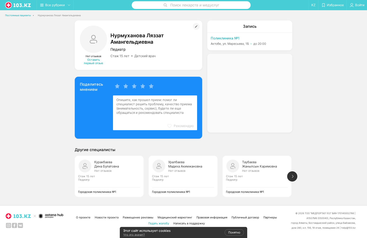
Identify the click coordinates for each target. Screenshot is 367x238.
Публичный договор (245, 217)
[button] (180, 125)
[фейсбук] (14, 225)
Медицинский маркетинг (175, 217)
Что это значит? (134, 234)
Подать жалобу (158, 223)
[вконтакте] (20, 225)
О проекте (83, 217)
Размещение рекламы (138, 217)
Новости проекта (107, 217)
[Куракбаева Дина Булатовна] (112, 176)
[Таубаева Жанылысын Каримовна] (259, 176)
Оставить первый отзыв (93, 61)
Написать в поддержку (189, 223)
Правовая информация (211, 217)
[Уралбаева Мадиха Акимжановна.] (186, 176)
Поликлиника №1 (225, 38)
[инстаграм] (8, 225)
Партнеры (270, 217)
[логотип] (18, 5)
